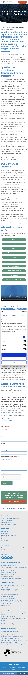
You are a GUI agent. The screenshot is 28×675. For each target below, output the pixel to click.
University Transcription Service (10, 576)
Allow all (14, 355)
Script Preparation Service (8, 572)
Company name (6, 450)
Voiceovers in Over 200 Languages (11, 578)
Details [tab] (14, 315)
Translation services (7, 520)
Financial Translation (7, 596)
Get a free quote (14, 501)
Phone (3, 443)
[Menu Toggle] (1, 2)
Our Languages (5, 539)
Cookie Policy (5, 667)
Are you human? (6, 473)
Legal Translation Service (8, 598)
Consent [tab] (5, 315)
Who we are (4, 531)
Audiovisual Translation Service (10, 569)
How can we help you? (10, 456)
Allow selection (14, 358)
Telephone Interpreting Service (10, 624)
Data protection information (9, 535)
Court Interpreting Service (8, 616)
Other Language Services (8, 524)
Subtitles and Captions (7, 574)
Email (5, 437)
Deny (14, 362)
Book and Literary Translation (9, 589)
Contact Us (4, 533)
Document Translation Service (9, 594)
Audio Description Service (8, 565)
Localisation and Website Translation (11, 600)
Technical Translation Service (9, 604)
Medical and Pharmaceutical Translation (13, 602)
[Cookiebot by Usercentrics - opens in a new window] (21, 311)
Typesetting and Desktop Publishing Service (13, 644)
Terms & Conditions (15, 667)
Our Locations (5, 540)
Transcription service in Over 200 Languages (14, 567)
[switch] (25, 341)
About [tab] (23, 315)
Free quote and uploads (8, 537)
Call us (23, 673)
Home (2, 27)
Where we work (5, 605)
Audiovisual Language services (10, 519)
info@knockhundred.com (8, 419)
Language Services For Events (9, 635)
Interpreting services (7, 522)
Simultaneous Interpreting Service (10, 622)
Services (8, 27)
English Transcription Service (9, 571)
